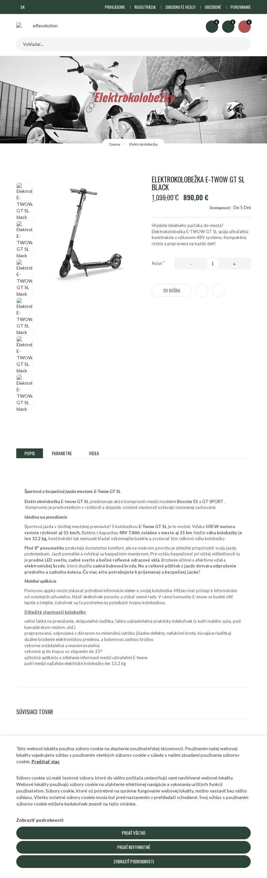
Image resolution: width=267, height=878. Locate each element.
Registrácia (145, 7)
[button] (24, 7)
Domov (114, 144)
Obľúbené (213, 7)
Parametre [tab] (62, 453)
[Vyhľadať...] (239, 44)
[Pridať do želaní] (201, 290)
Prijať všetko (134, 833)
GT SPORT (212, 501)
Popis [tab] (29, 453)
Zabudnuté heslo (180, 7)
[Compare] (218, 290)
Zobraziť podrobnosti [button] (39, 820)
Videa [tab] (94, 453)
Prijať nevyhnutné (133, 847)
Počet (158, 262)
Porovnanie (241, 7)
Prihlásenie (115, 7)
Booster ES (188, 501)
